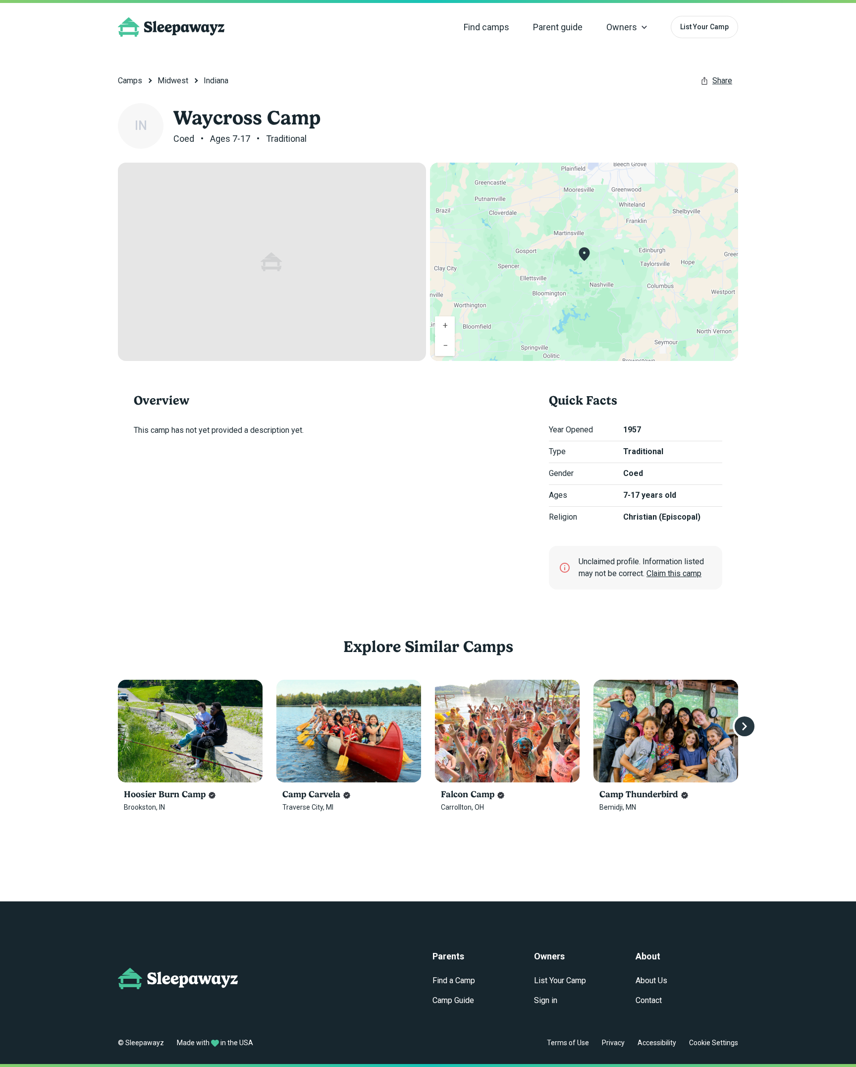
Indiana (216, 80)
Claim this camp (673, 573)
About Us (651, 980)
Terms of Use (568, 1043)
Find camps (486, 27)
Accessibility (657, 1043)
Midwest (173, 80)
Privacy (613, 1043)
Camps (130, 80)
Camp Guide (453, 1000)
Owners (621, 27)
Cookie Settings (713, 1043)
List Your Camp (704, 27)
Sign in (545, 1000)
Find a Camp (453, 980)
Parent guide (558, 27)
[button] (584, 254)
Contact (649, 1000)
